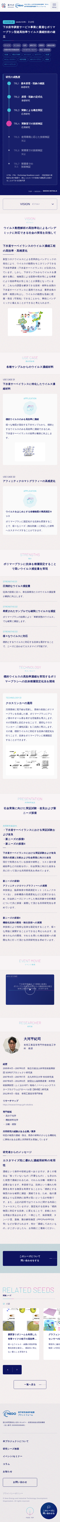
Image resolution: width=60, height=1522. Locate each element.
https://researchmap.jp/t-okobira (18, 1105)
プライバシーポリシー (13, 1494)
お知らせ (7, 1471)
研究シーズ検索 (11, 1449)
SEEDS (37, 191)
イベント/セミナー (12, 1456)
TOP (30, 191)
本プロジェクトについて (16, 1441)
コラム (6, 1464)
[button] (7, 1370)
